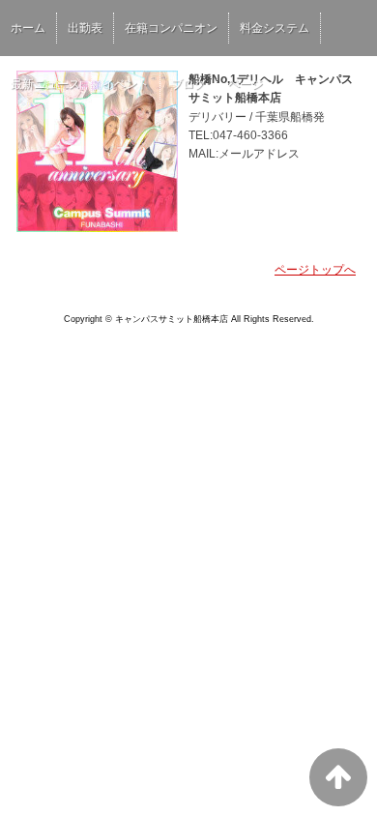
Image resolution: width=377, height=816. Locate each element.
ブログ (188, 84)
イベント (125, 84)
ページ (245, 84)
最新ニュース (45, 84)
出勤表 (85, 28)
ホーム (28, 28)
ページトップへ (315, 270)
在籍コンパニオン (171, 28)
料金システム (274, 28)
